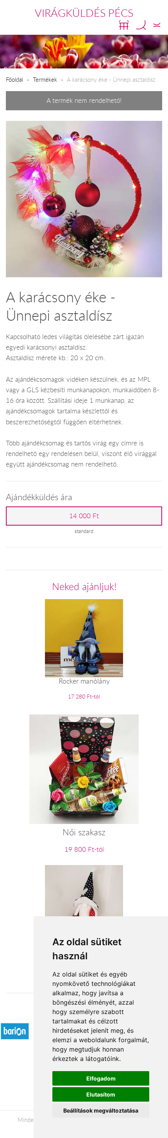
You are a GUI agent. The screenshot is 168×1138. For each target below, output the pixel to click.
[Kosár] (124, 25)
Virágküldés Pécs (84, 13)
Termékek (45, 79)
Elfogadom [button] (101, 1078)
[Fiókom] (157, 25)
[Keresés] (141, 25)
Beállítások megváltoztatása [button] (100, 1110)
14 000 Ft (84, 516)
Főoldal (14, 79)
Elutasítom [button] (100, 1094)
